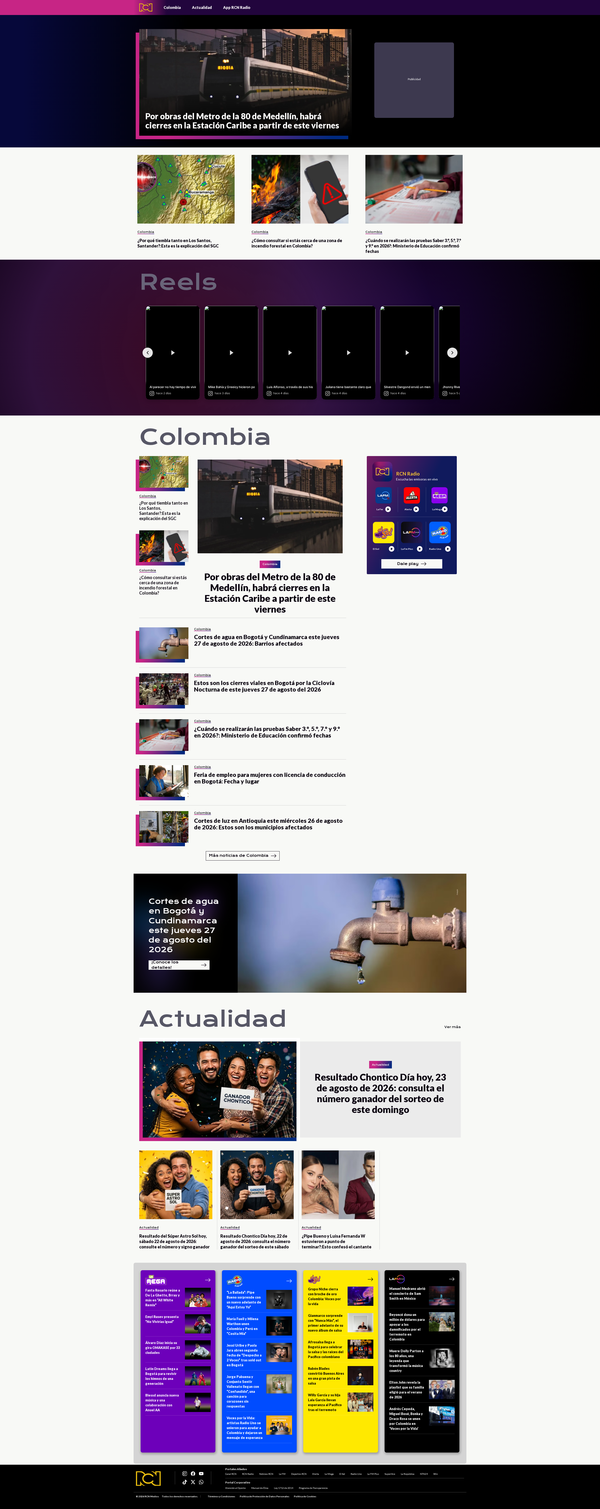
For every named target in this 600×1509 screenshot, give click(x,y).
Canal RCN (230, 1473)
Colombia (172, 7)
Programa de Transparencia (313, 1488)
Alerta (315, 1473)
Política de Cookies (305, 1496)
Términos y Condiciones (221, 1496)
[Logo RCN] (148, 1478)
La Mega (329, 1473)
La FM (282, 1473)
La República (407, 1473)
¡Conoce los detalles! (164, 965)
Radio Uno (356, 1473)
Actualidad (202, 7)
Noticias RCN (266, 1473)
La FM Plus (373, 1473)
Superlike (390, 1473)
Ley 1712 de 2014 (283, 1488)
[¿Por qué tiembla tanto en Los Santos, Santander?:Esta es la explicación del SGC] (186, 189)
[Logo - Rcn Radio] (145, 7)
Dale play (408, 563)
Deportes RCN (299, 1473)
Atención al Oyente (235, 1488)
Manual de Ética (259, 1488)
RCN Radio (248, 1473)
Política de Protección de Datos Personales (264, 1496)
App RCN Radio (236, 7)
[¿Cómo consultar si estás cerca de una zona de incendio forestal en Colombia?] (300, 189)
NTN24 (424, 1473)
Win (435, 1473)
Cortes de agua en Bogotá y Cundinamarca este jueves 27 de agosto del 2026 (184, 925)
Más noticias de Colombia (239, 855)
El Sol (342, 1473)
